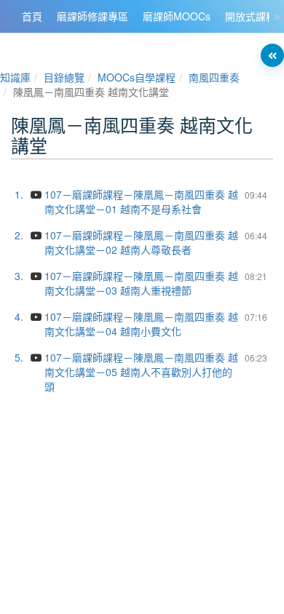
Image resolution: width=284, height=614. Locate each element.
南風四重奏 (214, 77)
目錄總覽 (64, 77)
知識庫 (15, 77)
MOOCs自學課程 (136, 77)
